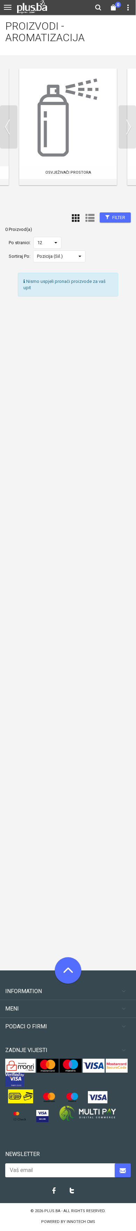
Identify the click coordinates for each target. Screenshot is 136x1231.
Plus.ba (52, 1211)
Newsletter (22, 1154)
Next (127, 127)
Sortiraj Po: (19, 256)
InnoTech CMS (81, 1221)
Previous (8, 127)
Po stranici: (20, 242)
